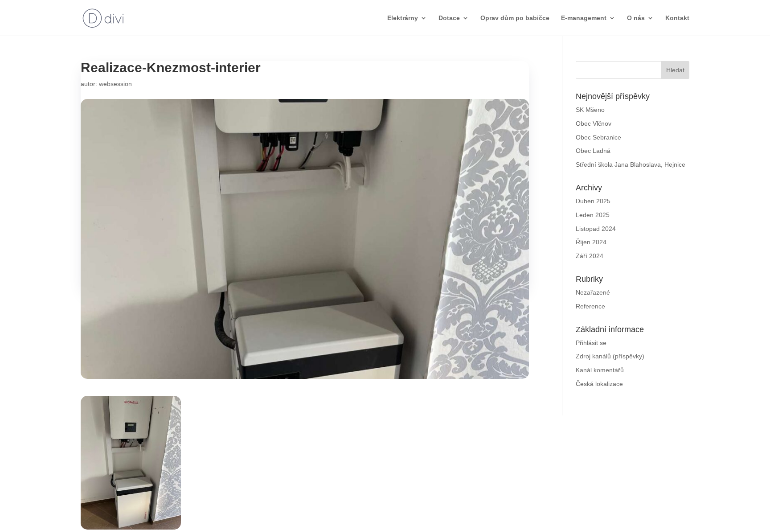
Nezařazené (593, 292)
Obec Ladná (593, 150)
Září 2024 (589, 255)
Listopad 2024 (596, 228)
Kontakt (677, 18)
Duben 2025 (593, 201)
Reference (590, 306)
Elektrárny (402, 18)
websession (115, 83)
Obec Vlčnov (593, 123)
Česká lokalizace (599, 383)
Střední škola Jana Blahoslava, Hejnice (630, 164)
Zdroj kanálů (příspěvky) (610, 356)
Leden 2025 (593, 214)
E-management (583, 18)
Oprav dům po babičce (514, 18)
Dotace (449, 18)
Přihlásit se (591, 342)
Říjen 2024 (591, 242)
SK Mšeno (590, 109)
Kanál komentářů (600, 370)
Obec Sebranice (598, 137)
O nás (636, 18)
